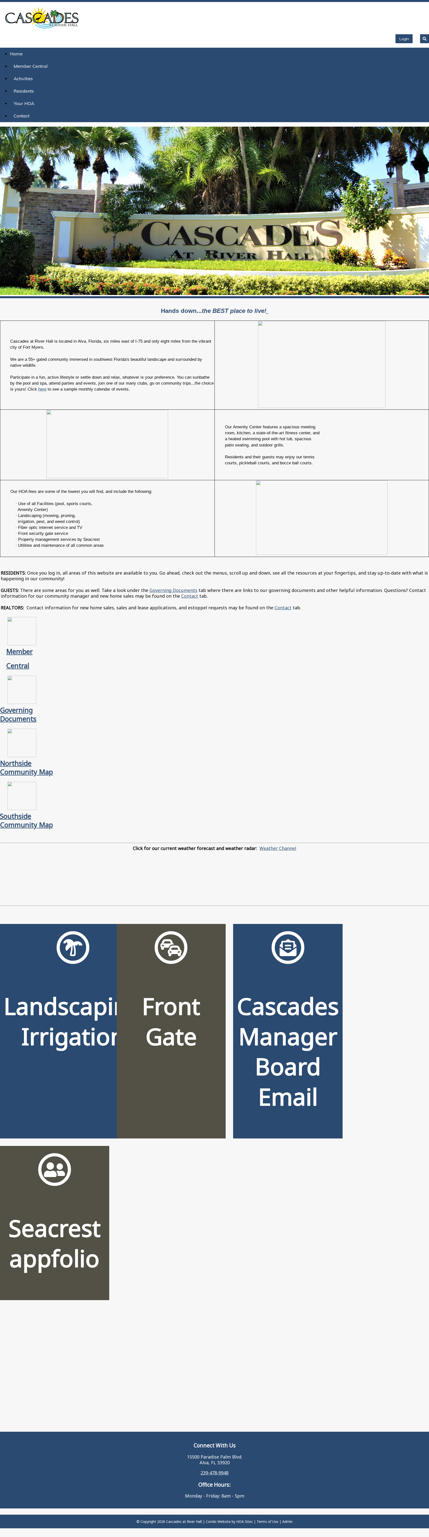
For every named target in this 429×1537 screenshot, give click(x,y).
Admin (287, 1521)
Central (17, 665)
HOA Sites (244, 1521)
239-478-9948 (214, 1473)
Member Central (31, 66)
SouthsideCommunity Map (26, 820)
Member (19, 651)
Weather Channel (277, 848)
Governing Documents (173, 590)
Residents (24, 91)
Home (16, 54)
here (42, 389)
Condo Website (218, 1521)
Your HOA (24, 103)
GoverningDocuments (18, 714)
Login (404, 38)
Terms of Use (267, 1521)
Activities (23, 78)
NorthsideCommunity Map (26, 767)
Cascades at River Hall (184, 1521)
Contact (22, 116)
